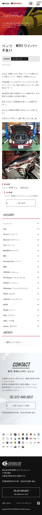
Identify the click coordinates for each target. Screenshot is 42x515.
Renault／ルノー (9, 310)
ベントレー (7, 223)
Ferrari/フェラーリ (10, 234)
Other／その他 (8, 321)
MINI (4, 256)
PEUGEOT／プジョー (10, 283)
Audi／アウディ (9, 315)
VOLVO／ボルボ (9, 293)
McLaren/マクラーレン (11, 240)
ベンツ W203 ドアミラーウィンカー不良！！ (21, 194)
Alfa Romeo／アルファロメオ (14, 277)
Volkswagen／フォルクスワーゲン (16, 288)
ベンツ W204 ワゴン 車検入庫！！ (15, 186)
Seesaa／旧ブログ (10, 326)
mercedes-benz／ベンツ (19, 59)
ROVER (5, 304)
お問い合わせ (6, 503)
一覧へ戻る (21, 203)
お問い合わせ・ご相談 (21, 405)
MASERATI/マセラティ (11, 250)
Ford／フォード (9, 245)
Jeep (4, 229)
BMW (5, 267)
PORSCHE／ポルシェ (11, 272)
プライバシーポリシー (24, 503)
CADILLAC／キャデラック (12, 299)
